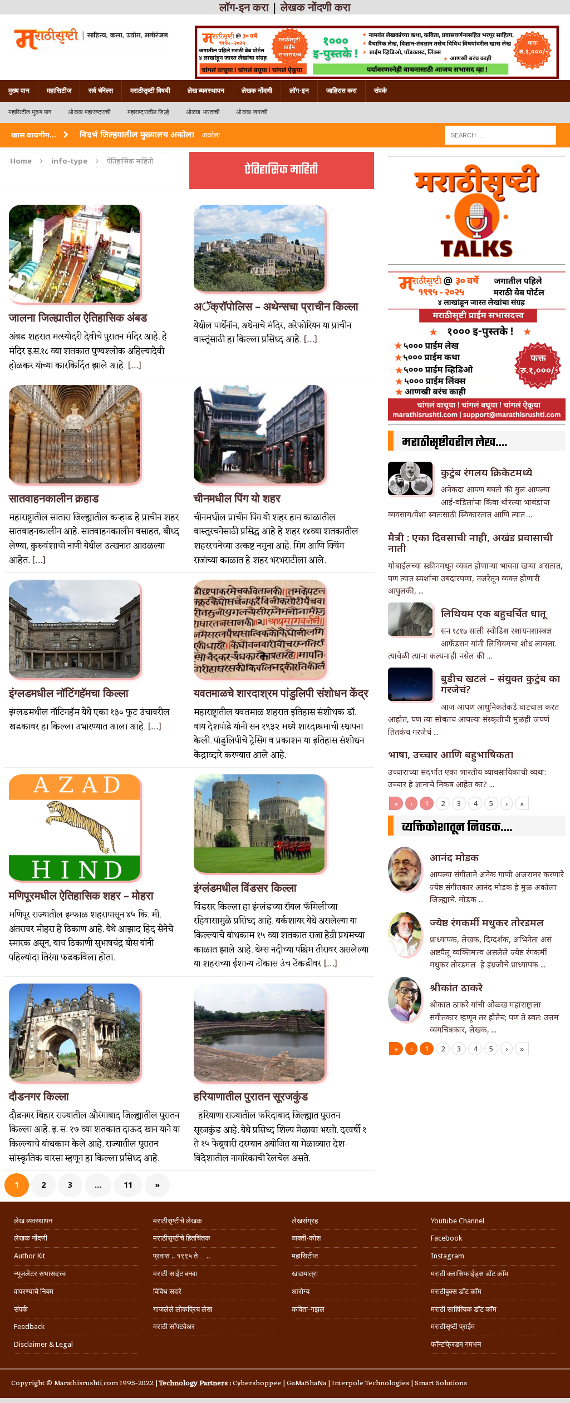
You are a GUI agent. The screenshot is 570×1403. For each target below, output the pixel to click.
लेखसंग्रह (305, 1221)
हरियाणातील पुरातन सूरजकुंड (251, 1096)
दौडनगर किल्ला (39, 1096)
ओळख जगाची (251, 112)
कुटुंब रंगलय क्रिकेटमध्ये (486, 472)
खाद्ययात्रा (305, 1273)
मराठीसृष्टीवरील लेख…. (454, 442)
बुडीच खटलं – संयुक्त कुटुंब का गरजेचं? (500, 683)
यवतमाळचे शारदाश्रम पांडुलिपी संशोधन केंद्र (281, 693)
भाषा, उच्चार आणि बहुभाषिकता (450, 754)
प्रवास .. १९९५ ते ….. (181, 1256)
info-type (69, 161)
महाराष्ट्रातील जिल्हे (148, 112)
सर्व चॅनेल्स (101, 91)
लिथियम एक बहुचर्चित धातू (493, 613)
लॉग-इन (299, 91)
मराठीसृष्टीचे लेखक (177, 1221)
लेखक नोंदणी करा (316, 7)
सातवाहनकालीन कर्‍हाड (54, 498)
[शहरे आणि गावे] (90, 38)
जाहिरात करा (341, 91)
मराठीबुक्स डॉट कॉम (456, 1291)
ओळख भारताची (203, 112)
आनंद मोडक (454, 857)
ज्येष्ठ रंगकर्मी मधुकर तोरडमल (488, 922)
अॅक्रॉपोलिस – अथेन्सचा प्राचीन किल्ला (276, 306)
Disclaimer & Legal (43, 1344)
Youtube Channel (457, 1221)
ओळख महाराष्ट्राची (89, 112)
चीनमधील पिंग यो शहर (237, 498)
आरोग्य (300, 1291)
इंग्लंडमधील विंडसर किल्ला (245, 888)
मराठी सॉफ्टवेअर (174, 1326)
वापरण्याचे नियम (33, 1291)
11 (128, 1184)
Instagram (447, 1256)
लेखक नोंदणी (257, 91)
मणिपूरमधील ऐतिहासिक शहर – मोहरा (81, 895)
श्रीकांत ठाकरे (456, 987)
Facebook (446, 1238)
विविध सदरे (167, 1291)
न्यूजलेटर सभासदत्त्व (40, 1273)
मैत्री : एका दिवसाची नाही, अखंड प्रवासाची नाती (470, 543)
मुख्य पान (19, 91)
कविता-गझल (308, 1309)
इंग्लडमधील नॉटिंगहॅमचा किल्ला (69, 693)
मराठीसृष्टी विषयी (150, 91)
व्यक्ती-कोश (306, 1238)
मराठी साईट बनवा (175, 1273)
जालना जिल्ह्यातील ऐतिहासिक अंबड (78, 317)
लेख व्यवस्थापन (206, 91)
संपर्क (380, 91)
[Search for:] (500, 134)
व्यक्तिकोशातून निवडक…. (457, 827)
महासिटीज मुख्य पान (29, 112)
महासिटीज (59, 91)
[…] (134, 366)
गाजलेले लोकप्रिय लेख (182, 1309)
